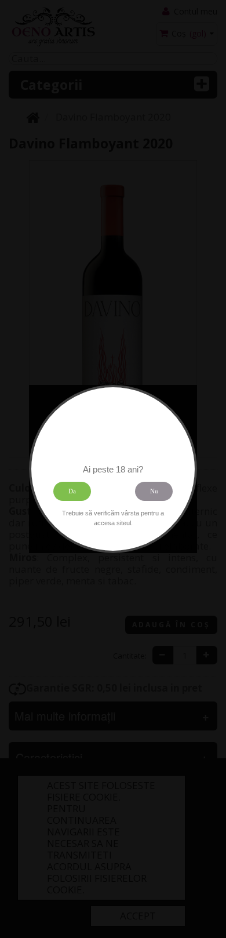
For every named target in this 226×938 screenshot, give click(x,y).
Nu (154, 491)
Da (72, 491)
